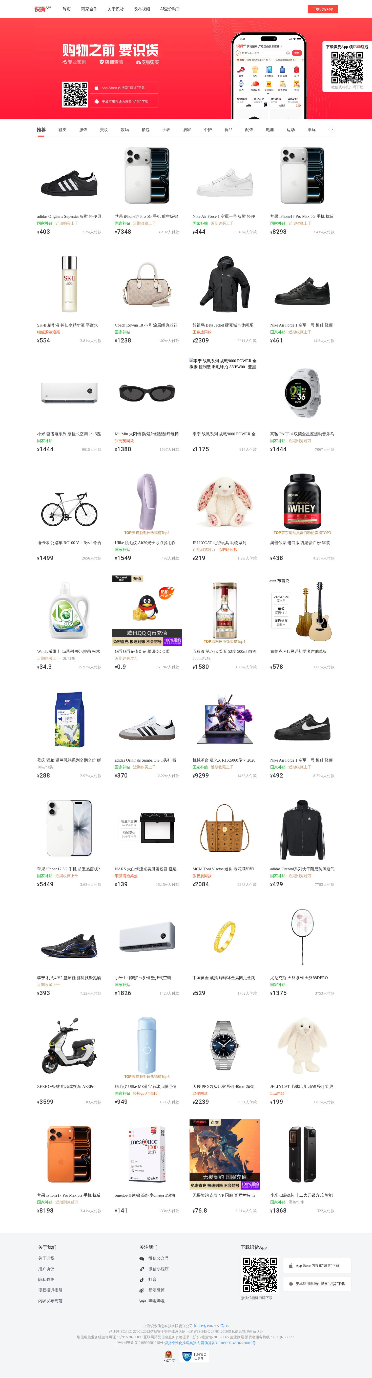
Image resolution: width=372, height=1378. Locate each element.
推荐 (41, 129)
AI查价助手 (170, 9)
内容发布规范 (50, 1301)
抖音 (153, 1279)
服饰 (83, 129)
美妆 (104, 129)
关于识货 (116, 9)
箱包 (145, 129)
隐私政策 (46, 1279)
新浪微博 (157, 1290)
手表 (166, 129)
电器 (270, 129)
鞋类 (62, 129)
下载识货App (322, 9)
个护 (208, 129)
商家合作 (89, 9)
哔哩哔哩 (157, 1301)
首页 (66, 9)
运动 (291, 129)
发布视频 (142, 9)
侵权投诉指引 (50, 1290)
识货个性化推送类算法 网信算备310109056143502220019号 (210, 1343)
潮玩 (311, 129)
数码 (125, 129)
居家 (187, 129)
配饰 (249, 129)
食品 (228, 129)
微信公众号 (159, 1258)
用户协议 (46, 1269)
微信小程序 (159, 1269)
